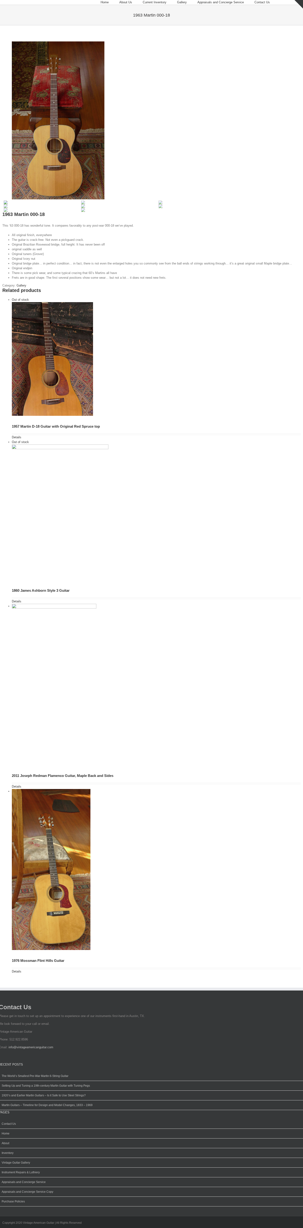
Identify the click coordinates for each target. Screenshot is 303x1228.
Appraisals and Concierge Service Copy (27, 1191)
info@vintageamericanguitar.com (31, 1047)
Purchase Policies (13, 1201)
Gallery (21, 285)
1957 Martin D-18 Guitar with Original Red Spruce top (56, 426)
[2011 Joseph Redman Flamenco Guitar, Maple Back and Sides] (156, 687)
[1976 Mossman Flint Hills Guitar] (156, 872)
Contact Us (9, 1123)
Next (299, 613)
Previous (3, 613)
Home (5, 1133)
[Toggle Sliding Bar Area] (298, 4)
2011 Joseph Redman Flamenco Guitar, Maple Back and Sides (62, 776)
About (5, 1143)
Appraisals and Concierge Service (24, 1182)
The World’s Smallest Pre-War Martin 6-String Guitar (35, 1076)
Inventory (7, 1153)
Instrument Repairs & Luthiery (21, 1172)
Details (16, 437)
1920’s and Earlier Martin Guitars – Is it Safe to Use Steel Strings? (44, 1095)
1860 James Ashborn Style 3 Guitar (41, 590)
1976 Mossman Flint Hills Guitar (38, 961)
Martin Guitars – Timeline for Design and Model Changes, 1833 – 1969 (47, 1105)
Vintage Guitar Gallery (16, 1162)
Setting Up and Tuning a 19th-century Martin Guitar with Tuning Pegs (46, 1085)
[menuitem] (110, 2)
